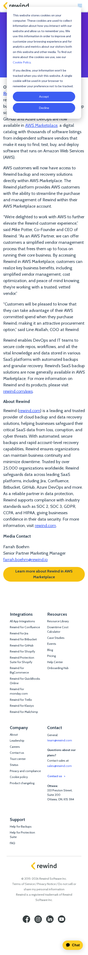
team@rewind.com (59, 740)
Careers (15, 747)
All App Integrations (22, 621)
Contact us (17, 753)
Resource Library (58, 621)
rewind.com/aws (18, 391)
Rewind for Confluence (25, 627)
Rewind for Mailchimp (24, 712)
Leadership (17, 740)
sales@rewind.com (59, 766)
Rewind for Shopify (22, 651)
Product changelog (22, 783)
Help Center (55, 662)
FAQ (12, 843)
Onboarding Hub (58, 668)
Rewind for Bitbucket (23, 639)
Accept (44, 96)
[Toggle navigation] (79, 5)
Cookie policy (19, 777)
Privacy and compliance (25, 771)
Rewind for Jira (19, 633)
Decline (44, 108)
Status (14, 765)
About (14, 735)
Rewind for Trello (21, 700)
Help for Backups (21, 826)
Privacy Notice (46, 884)
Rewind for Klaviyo (22, 706)
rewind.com (29, 410)
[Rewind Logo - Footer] (44, 866)
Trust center (18, 759)
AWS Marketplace (41, 125)
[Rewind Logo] (16, 6)
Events (51, 644)
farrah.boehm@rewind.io (25, 559)
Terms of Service (23, 884)
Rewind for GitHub (22, 645)
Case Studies (56, 638)
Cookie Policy (22, 62)
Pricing (51, 656)
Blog (50, 650)
